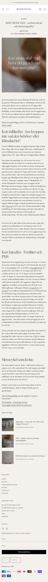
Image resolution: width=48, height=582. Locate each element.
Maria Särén (6, 125)
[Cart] (45, 9)
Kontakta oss (8, 511)
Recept (4, 487)
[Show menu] (3, 9)
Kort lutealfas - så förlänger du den (15, 402)
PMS (36, 336)
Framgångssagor (9, 485)
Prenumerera (24, 552)
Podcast (5, 490)
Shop (4, 479)
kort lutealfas (11, 268)
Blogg (24, 19)
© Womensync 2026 (8, 566)
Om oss (5, 493)
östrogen (5, 290)
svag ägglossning (35, 268)
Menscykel (24, 31)
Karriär (5, 516)
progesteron (34, 288)
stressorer (9, 206)
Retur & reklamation (11, 505)
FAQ (3, 514)
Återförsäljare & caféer (12, 508)
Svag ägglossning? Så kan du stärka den (17, 405)
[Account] (40, 9)
